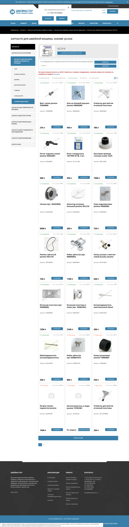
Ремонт (23, 23)
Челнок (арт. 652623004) (50, 204)
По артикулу (72, 78)
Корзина (112, 11)
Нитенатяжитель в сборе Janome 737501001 (78, 407)
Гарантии (94, 23)
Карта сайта (14, 492)
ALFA (15, 69)
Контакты (107, 23)
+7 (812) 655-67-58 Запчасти (93, 477)
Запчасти (15, 47)
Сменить (62, 18)
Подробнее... (109, 2)
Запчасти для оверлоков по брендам (22, 108)
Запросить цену (84, 429)
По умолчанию (43, 78)
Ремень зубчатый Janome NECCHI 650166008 (48, 257)
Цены (34, 23)
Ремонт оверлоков (72, 483)
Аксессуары (16, 144)
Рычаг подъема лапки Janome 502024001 (50, 155)
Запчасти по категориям (21, 53)
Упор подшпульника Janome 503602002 (103, 205)
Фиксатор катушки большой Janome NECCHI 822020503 (78, 206)
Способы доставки (53, 485)
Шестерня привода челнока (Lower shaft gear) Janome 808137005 (104, 156)
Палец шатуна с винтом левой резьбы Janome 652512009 (104, 257)
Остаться (48, 18)
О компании (51, 477)
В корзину (57, 127)
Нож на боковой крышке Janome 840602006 (78, 104)
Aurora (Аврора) (19, 74)
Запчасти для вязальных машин (21, 123)
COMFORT (17, 90)
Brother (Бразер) (20, 85)
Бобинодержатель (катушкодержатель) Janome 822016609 (49, 357)
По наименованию (58, 78)
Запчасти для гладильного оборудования (22, 131)
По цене (82, 78)
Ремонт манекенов (72, 504)
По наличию (93, 78)
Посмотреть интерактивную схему (71, 53)
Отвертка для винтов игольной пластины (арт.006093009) (103, 105)
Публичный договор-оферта (109, 523)
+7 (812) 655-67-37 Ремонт (92, 479)
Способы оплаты (53, 481)
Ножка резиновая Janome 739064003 (102, 356)
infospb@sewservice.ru (91, 492)
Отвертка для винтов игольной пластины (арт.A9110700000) (103, 408)
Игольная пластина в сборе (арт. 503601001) (76, 306)
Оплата (81, 23)
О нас (13, 23)
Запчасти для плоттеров (21, 115)
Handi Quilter (18, 96)
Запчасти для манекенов (21, 138)
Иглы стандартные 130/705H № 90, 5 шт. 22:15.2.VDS (76, 156)
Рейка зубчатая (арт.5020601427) (74, 356)
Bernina (17, 79)
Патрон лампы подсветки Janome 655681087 (48, 408)
